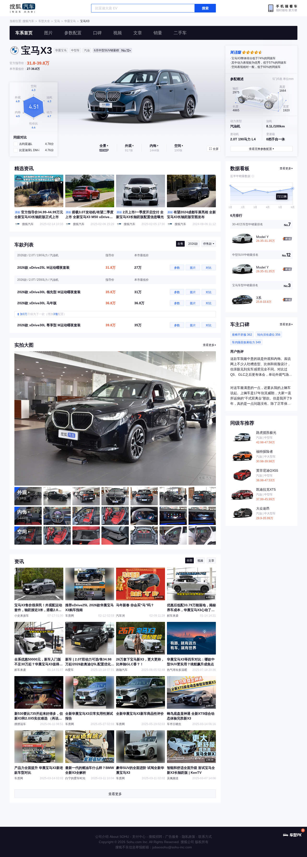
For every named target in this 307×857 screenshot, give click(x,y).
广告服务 (172, 837)
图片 (48, 32)
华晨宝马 (70, 21)
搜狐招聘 (155, 837)
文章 (137, 32)
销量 (158, 32)
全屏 (215, 149)
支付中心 (139, 837)
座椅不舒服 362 (242, 334)
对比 (209, 267)
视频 (117, 32)
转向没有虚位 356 (268, 334)
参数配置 (73, 32)
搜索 (205, 8)
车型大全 (44, 21)
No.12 (111, 50)
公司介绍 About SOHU (112, 837)
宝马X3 (84, 21)
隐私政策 (188, 837)
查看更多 (208, 345)
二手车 (180, 32)
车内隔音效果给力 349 (246, 342)
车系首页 (24, 32)
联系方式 (205, 837)
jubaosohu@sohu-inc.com (172, 847)
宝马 (57, 21)
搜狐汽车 (22, 8)
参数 (177, 267)
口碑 (97, 32)
